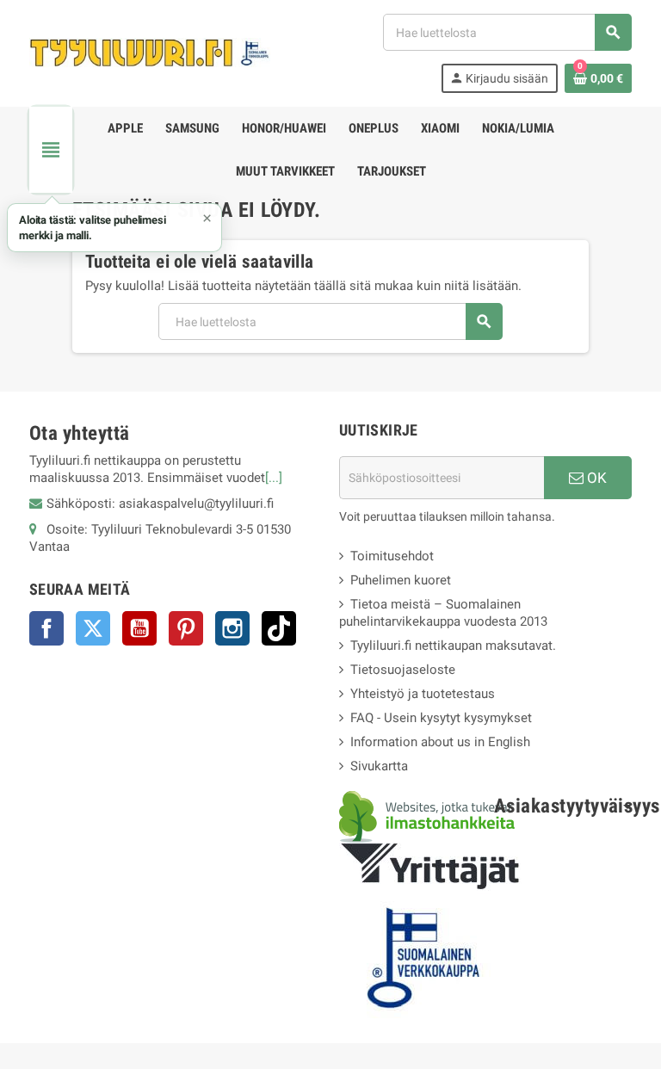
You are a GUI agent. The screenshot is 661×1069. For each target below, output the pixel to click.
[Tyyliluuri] (149, 52)
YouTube (139, 628)
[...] (273, 477)
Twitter (93, 628)
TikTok (279, 628)
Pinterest (186, 628)
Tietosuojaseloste (402, 669)
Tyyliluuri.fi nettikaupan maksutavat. (453, 645)
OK (595, 477)
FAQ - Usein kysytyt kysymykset (441, 718)
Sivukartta (379, 766)
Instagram (232, 628)
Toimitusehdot (392, 556)
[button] (114, 227)
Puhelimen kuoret (400, 580)
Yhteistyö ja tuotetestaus (422, 693)
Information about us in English (440, 742)
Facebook (46, 628)
